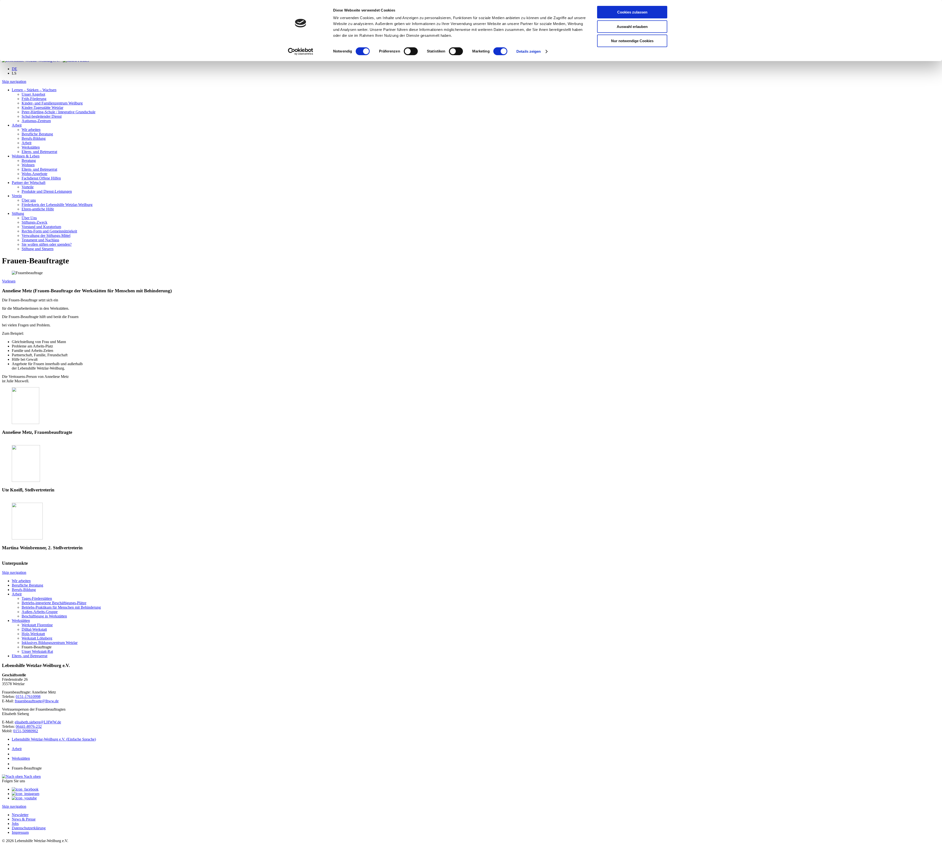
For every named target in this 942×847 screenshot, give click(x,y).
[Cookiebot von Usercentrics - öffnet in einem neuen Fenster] (300, 51)
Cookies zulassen (632, 12)
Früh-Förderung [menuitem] (34, 99)
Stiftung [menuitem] (18, 213)
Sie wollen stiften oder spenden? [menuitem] (47, 244)
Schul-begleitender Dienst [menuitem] (42, 116)
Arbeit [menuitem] (17, 125)
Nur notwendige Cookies (632, 41)
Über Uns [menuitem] (29, 218)
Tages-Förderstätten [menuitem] (37, 598)
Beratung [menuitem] (29, 160)
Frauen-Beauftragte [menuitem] (37, 647)
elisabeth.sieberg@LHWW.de (38, 722)
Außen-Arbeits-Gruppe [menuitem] (40, 612)
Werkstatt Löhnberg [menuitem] (37, 638)
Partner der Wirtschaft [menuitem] (28, 182)
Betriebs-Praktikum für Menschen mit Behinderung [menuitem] (61, 607)
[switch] (411, 51)
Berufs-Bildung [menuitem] (34, 138)
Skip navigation (14, 81)
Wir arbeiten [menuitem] (31, 130)
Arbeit (17, 749)
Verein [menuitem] (17, 196)
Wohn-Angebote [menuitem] (34, 174)
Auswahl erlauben (632, 27)
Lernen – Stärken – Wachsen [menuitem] (34, 90)
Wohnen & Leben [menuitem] (25, 156)
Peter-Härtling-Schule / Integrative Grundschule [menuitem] (58, 112)
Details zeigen (528, 51)
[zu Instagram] (25, 794)
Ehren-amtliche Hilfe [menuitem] (38, 209)
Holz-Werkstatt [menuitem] (33, 634)
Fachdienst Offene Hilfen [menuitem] (41, 178)
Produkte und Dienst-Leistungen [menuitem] (47, 191)
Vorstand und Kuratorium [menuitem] (41, 227)
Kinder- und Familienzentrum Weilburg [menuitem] (52, 103)
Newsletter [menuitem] (20, 815)
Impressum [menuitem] (20, 832)
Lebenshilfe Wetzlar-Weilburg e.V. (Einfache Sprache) (54, 739)
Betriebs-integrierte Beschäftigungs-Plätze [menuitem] (54, 603)
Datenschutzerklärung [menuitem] (29, 828)
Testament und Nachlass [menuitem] (40, 240)
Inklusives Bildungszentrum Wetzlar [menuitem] (50, 643)
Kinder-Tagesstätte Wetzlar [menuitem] (42, 107)
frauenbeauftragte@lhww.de (37, 701)
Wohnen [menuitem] (28, 165)
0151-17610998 (28, 696)
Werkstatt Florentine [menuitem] (37, 625)
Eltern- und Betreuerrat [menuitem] (39, 152)
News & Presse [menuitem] (24, 819)
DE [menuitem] (14, 69)
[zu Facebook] (25, 789)
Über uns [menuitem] (29, 200)
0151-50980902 (25, 731)
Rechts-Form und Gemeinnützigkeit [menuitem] (49, 231)
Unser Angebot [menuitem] (33, 94)
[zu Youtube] (24, 798)
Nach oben (32, 776)
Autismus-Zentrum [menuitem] (36, 121)
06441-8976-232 (29, 726)
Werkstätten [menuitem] (31, 147)
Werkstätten (21, 758)
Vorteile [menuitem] (28, 187)
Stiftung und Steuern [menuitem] (37, 249)
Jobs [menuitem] (15, 823)
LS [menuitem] (14, 73)
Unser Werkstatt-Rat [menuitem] (37, 651)
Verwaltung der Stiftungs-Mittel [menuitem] (46, 235)
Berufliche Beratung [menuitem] (37, 134)
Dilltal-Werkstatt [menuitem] (34, 629)
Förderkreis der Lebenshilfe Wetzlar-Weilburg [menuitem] (57, 205)
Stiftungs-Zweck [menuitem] (34, 222)
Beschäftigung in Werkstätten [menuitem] (44, 616)
